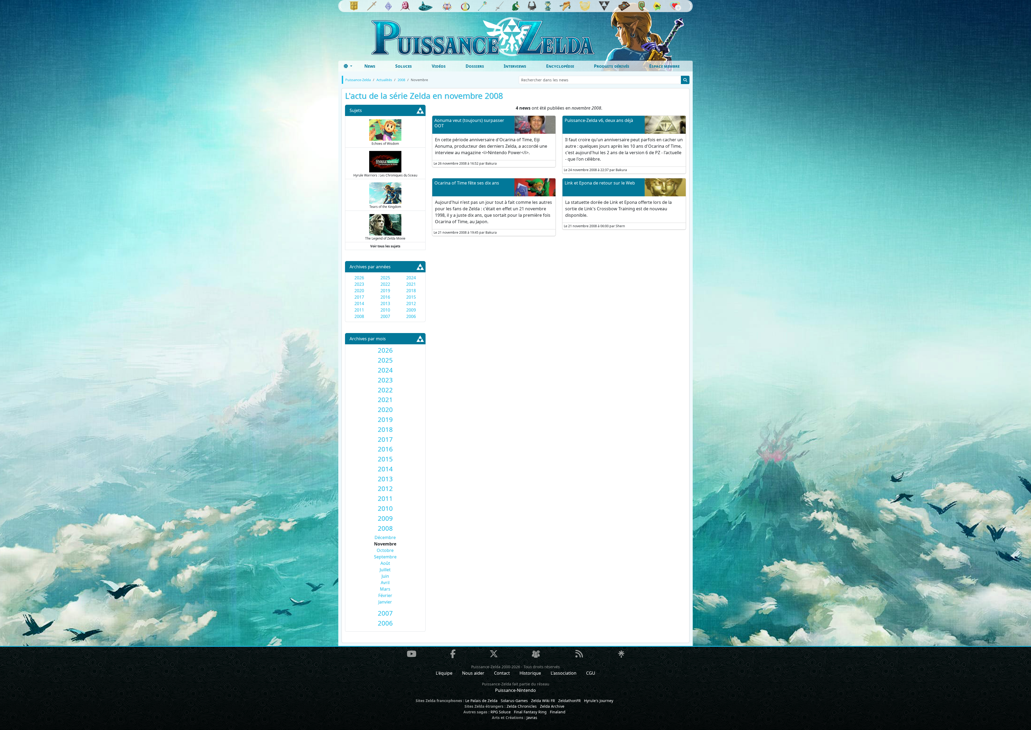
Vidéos (439, 66)
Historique (530, 673)
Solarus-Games (514, 700)
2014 (359, 303)
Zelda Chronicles (522, 706)
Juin (385, 576)
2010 (385, 310)
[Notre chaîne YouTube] (411, 654)
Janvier (385, 602)
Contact (502, 673)
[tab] (385, 350)
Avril (385, 583)
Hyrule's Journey (598, 700)
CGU (590, 673)
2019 (385, 291)
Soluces (403, 66)
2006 (411, 316)
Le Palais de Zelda (481, 700)
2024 (411, 278)
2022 (385, 284)
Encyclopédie (560, 66)
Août (385, 563)
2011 (359, 310)
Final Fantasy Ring (530, 711)
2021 (411, 284)
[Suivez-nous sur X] (493, 654)
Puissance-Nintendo (515, 690)
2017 (359, 297)
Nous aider (473, 673)
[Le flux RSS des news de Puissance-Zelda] (579, 654)
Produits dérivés (611, 66)
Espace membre (664, 66)
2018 (411, 291)
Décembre (385, 537)
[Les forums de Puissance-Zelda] (536, 654)
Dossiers (475, 66)
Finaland (557, 711)
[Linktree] (621, 654)
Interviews (515, 66)
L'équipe (444, 673)
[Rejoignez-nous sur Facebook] (453, 654)
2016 (385, 297)
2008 (359, 316)
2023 (359, 284)
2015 (411, 297)
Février (385, 595)
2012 (411, 303)
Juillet (385, 570)
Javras (532, 717)
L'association (563, 673)
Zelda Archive (552, 706)
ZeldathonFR (569, 700)
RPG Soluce (501, 711)
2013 (385, 303)
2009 (411, 310)
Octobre (385, 550)
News (369, 66)
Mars (385, 589)
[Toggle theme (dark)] (348, 66)
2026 (359, 278)
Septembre (385, 557)
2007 (385, 316)
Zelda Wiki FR (543, 700)
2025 (385, 278)
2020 (359, 291)
